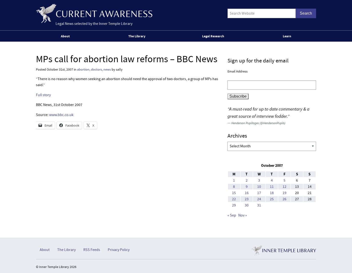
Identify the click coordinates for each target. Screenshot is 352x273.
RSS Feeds (91, 249)
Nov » (242, 215)
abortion (83, 69)
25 (272, 199)
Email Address (237, 71)
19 (284, 192)
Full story (43, 95)
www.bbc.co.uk (61, 114)
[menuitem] (66, 36)
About (65, 36)
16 (247, 192)
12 (284, 186)
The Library (136, 36)
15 (234, 192)
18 (272, 192)
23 (247, 199)
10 (259, 186)
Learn (287, 36)
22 (234, 199)
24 (259, 199)
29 (234, 205)
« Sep (231, 215)
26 (284, 199)
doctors (96, 69)
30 (247, 205)
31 (259, 205)
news (107, 69)
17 (259, 192)
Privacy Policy (119, 249)
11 (272, 186)
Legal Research (213, 36)
